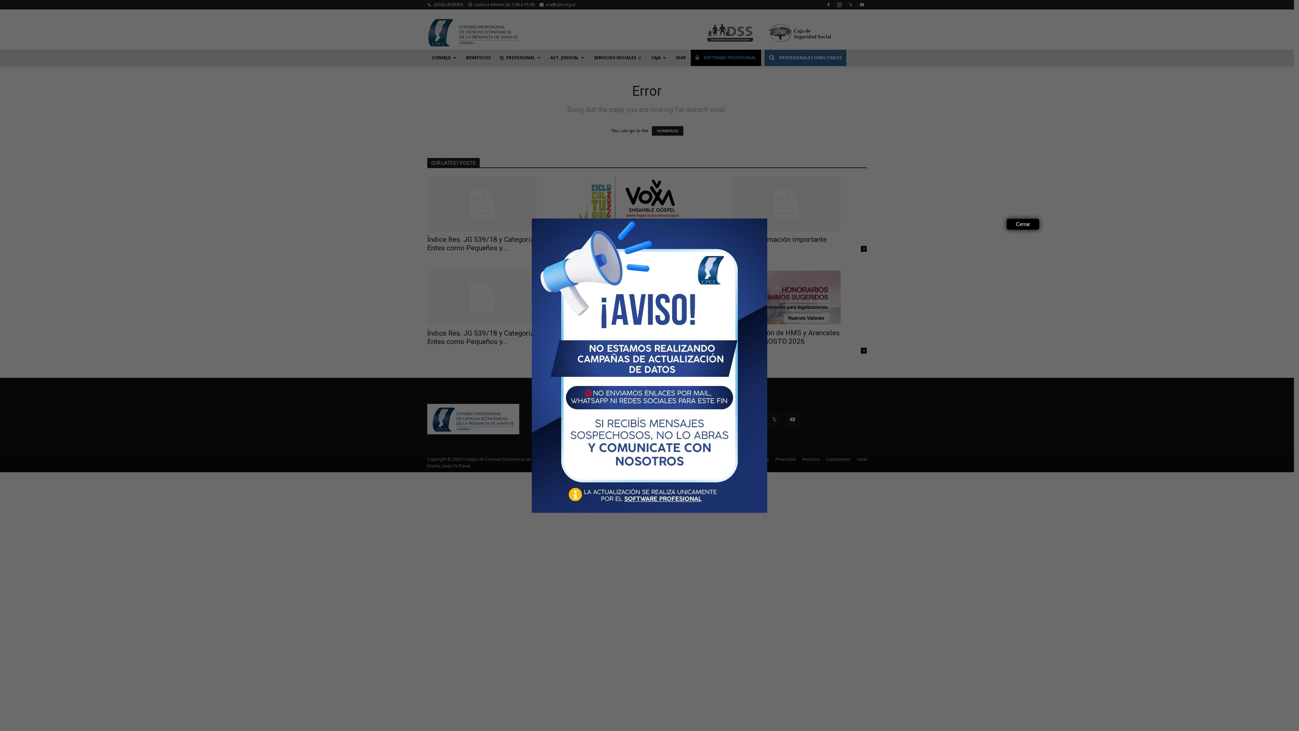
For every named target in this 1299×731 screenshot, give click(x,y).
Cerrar (1023, 224)
